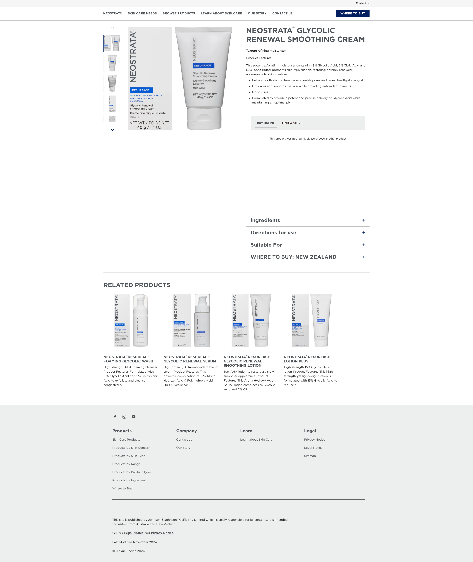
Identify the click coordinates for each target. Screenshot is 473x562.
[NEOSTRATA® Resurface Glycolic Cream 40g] (112, 43)
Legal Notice (134, 533)
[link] (363, 3)
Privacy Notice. (162, 533)
